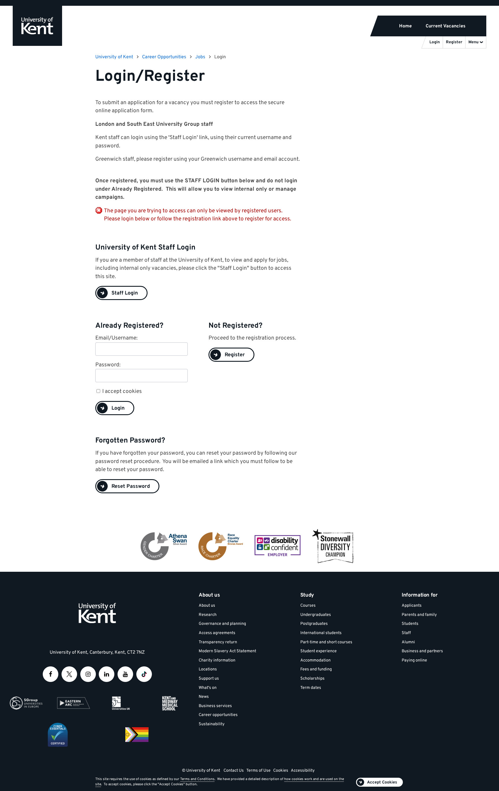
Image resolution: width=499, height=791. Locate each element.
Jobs (200, 57)
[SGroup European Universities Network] (26, 703)
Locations (208, 669)
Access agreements (217, 633)
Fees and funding (316, 669)
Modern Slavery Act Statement (227, 651)
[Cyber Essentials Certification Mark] (57, 735)
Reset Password (130, 486)
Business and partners (422, 651)
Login (118, 408)
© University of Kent (201, 770)
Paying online (414, 660)
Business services (215, 706)
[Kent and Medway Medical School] (168, 703)
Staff (406, 633)
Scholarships (312, 678)
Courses (308, 605)
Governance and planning (222, 624)
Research (208, 615)
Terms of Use (258, 770)
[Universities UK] (121, 703)
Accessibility (303, 770)
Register (235, 355)
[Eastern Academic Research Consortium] (73, 703)
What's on (208, 688)
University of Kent (114, 57)
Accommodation (315, 660)
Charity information (217, 660)
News (204, 697)
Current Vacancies (446, 26)
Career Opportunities (164, 57)
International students (321, 633)
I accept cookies (122, 391)
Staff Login (124, 293)
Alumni (408, 642)
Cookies (280, 770)
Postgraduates (314, 624)
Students (410, 624)
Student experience (318, 651)
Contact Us (234, 770)
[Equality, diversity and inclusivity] (137, 735)
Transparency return (218, 642)
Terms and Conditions (197, 779)
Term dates (310, 688)
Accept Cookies (382, 782)
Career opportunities (218, 715)
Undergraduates (315, 615)
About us (207, 605)
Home (405, 26)
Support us (209, 678)
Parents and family (419, 615)
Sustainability (212, 724)
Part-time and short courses (326, 642)
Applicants (412, 605)
